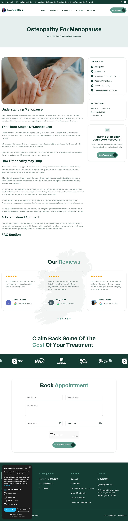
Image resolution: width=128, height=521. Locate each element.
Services (53, 10)
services (56, 36)
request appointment (62, 445)
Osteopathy (99, 67)
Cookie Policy (121, 515)
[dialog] (17, 492)
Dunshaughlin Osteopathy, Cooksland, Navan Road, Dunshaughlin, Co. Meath (65, 2)
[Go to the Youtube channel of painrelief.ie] (125, 2)
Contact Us (90, 10)
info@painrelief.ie (25, 2)
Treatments (66, 10)
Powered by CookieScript (17, 517)
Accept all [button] (10, 509)
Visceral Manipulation (103, 81)
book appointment (105, 155)
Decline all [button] (24, 509)
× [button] (29, 467)
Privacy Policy (109, 515)
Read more (7, 485)
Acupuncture (99, 72)
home (48, 36)
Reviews (79, 10)
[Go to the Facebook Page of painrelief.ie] (121, 2)
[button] (58, 318)
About (43, 10)
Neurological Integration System (107, 76)
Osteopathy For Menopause (105, 90)
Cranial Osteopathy (102, 86)
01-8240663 (8, 2)
